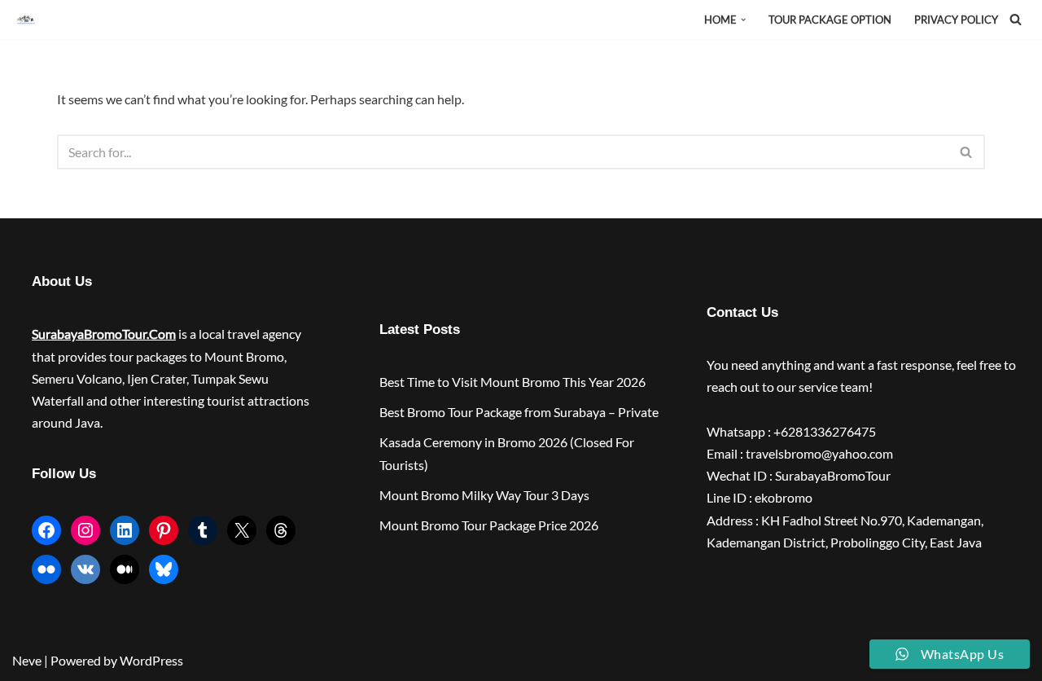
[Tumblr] (202, 530)
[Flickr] (46, 569)
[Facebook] (46, 530)
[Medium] (124, 569)
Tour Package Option (829, 19)
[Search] (1015, 19)
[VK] (85, 569)
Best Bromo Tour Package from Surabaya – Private (519, 412)
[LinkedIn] (124, 530)
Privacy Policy (956, 19)
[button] (743, 19)
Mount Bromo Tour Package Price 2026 (488, 525)
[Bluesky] (163, 569)
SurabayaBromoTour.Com (104, 333)
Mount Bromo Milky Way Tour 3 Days (484, 495)
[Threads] (281, 530)
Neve (27, 660)
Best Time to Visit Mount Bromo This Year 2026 (512, 381)
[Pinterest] (163, 530)
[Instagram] (85, 530)
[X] (241, 530)
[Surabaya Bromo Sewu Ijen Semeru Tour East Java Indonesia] (29, 19)
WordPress (151, 660)
